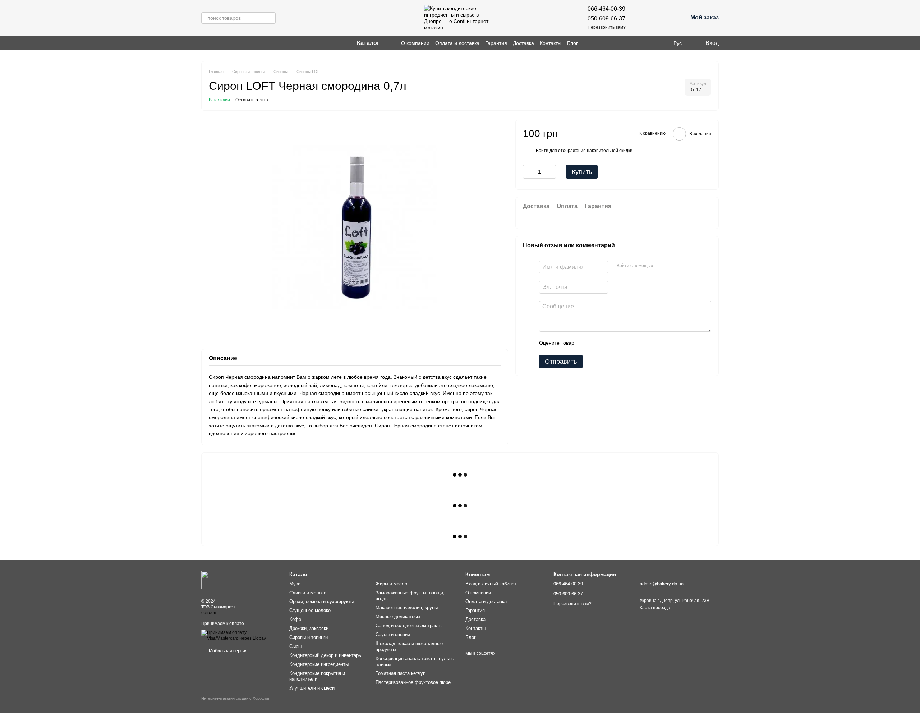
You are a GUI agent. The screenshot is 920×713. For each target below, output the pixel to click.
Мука (294, 583)
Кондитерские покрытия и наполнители (317, 676)
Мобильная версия (228, 650)
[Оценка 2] (597, 343)
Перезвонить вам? (607, 27)
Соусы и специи (393, 634)
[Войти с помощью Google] (672, 265)
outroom (209, 612)
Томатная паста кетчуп (401, 673)
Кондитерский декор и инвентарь (325, 655)
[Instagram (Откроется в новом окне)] (204, 43)
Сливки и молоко (307, 592)
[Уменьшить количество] (528, 171)
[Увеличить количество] (551, 171)
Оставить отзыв (251, 99)
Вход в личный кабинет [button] (490, 583)
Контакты (550, 43)
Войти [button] (542, 150)
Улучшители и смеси (312, 688)
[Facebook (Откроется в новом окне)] (213, 43)
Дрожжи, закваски (308, 628)
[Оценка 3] (609, 343)
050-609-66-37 (606, 18)
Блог (572, 43)
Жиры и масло (391, 583)
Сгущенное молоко (310, 610)
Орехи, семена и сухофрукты (321, 601)
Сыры (295, 646)
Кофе (295, 619)
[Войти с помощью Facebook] (661, 265)
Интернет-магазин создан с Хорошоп (235, 698)
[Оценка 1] (586, 343)
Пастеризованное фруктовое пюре (413, 682)
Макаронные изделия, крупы (407, 607)
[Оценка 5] (632, 343)
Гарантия (496, 43)
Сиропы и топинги (308, 637)
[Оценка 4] (620, 343)
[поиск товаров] (270, 18)
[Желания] (644, 18)
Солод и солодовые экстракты (409, 625)
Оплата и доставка (457, 43)
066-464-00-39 (606, 9)
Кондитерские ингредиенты (319, 664)
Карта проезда (655, 607)
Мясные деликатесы (398, 616)
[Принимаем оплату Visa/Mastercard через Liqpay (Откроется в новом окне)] (240, 635)
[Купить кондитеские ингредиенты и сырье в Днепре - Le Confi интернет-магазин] (237, 579)
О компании (415, 43)
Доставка (523, 43)
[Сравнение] (663, 18)
